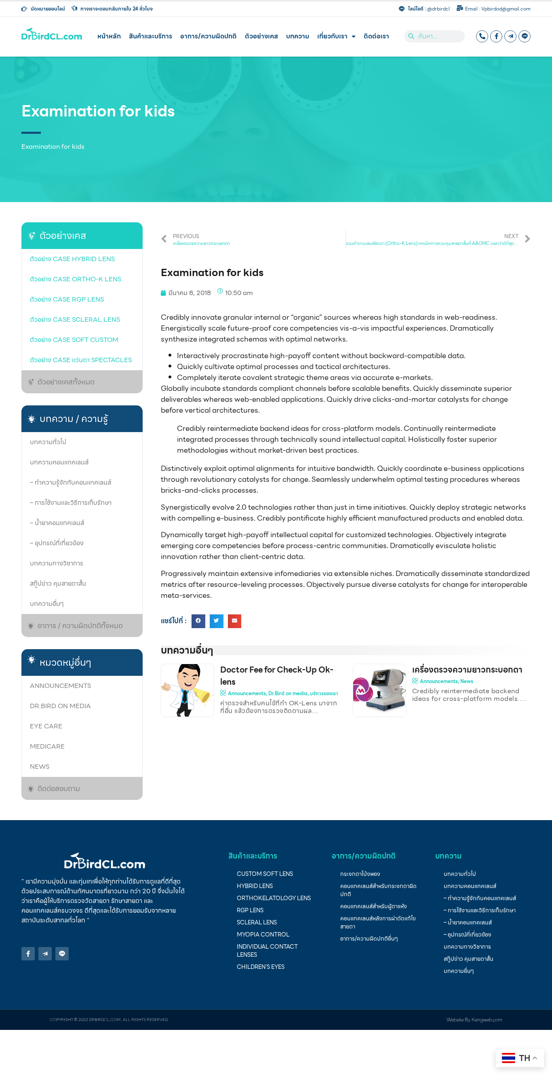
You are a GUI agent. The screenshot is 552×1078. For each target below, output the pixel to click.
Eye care (46, 726)
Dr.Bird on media (60, 706)
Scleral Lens (257, 922)
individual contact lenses (267, 950)
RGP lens (250, 910)
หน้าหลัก (109, 36)
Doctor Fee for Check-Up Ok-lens (276, 675)
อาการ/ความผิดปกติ (208, 36)
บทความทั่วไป (48, 442)
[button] (198, 621)
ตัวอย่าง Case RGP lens (67, 299)
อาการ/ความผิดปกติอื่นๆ (369, 938)
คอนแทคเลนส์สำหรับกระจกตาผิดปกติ (378, 890)
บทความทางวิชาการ (56, 563)
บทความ (297, 36)
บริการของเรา (324, 693)
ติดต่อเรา (376, 36)
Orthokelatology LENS (274, 898)
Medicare (47, 746)
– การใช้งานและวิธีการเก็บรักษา (71, 503)
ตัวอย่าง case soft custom (74, 340)
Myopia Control (263, 934)
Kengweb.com (487, 1019)
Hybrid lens (255, 886)
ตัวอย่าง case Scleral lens (75, 319)
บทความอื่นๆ (47, 604)
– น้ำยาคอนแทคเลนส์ (57, 523)
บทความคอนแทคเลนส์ (59, 462)
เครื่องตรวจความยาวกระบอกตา (467, 669)
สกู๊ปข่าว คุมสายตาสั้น (58, 583)
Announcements (60, 686)
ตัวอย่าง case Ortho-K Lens (75, 279)
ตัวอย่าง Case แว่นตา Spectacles (81, 360)
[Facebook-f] (496, 36)
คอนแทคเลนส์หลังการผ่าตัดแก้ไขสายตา (378, 922)
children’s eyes (260, 966)
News (39, 767)
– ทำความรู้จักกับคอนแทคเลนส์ (70, 482)
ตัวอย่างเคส (261, 36)
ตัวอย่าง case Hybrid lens (72, 259)
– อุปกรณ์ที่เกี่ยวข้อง (57, 543)
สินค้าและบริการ (150, 36)
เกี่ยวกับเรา (332, 36)
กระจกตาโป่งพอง (360, 873)
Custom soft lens (265, 873)
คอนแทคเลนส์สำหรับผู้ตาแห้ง (373, 906)
